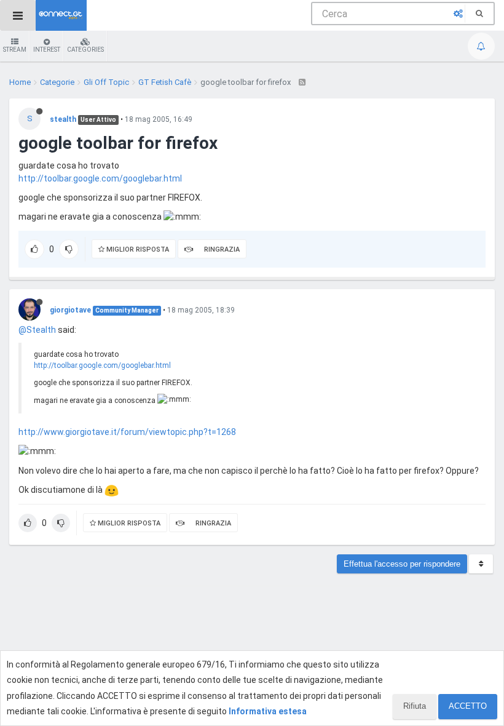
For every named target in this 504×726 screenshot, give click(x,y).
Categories (85, 49)
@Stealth (37, 330)
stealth (63, 119)
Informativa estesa (268, 711)
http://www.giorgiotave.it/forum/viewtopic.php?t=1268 (127, 432)
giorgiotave (70, 310)
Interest (46, 49)
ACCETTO (468, 706)
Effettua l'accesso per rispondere (402, 563)
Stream (14, 49)
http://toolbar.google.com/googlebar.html (100, 178)
